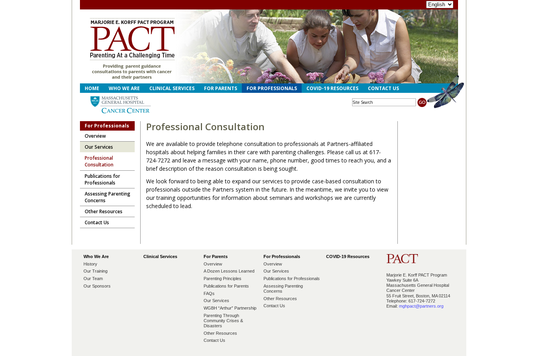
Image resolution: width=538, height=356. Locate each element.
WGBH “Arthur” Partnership (230, 308)
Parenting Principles (222, 278)
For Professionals (272, 88)
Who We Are (124, 88)
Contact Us (383, 88)
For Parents (220, 88)
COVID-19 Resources (332, 88)
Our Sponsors (97, 286)
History (90, 264)
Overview (213, 264)
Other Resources (220, 333)
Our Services (216, 300)
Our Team (93, 278)
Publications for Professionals (291, 278)
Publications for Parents (226, 286)
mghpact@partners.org (421, 306)
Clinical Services (172, 88)
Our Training (95, 271)
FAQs (209, 293)
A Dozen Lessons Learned (229, 271)
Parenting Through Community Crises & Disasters (223, 320)
